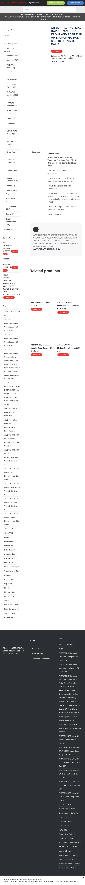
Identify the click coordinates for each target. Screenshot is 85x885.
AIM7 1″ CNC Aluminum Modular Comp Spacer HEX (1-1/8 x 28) (41, 348)
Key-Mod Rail (9, 584)
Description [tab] (36, 152)
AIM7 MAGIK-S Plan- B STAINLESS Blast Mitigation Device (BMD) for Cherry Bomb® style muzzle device (12, 395)
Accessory (10, 55)
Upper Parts (12, 170)
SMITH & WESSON (11, 605)
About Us (35, 648)
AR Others (11, 72)
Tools (14, 613)
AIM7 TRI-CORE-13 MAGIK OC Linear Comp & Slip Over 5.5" (11, 504)
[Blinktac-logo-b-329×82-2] (11, 8)
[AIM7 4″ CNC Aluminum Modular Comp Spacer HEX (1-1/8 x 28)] (69, 277)
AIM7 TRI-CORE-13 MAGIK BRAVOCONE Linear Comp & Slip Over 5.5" (12, 457)
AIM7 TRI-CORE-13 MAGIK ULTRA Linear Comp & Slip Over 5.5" (11, 519)
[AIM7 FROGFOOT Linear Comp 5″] (42, 277)
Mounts (7, 588)
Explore (9, 186)
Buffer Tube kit (9, 550)
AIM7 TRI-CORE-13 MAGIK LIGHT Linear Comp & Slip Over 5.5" (12, 489)
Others (8, 214)
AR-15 (6, 529)
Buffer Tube (8, 546)
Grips (9, 118)
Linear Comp (11, 206)
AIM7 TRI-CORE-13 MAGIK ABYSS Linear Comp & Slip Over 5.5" (11, 440)
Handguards (12, 123)
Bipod (6, 537)
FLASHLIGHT (9, 563)
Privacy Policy (37, 653)
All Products (66, 56)
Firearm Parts (11, 191)
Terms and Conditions (41, 658)
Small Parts (11, 152)
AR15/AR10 (8, 533)
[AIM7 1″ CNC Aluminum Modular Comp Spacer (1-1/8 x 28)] (69, 320)
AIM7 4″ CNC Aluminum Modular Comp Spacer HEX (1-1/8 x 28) (68, 306)
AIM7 (6, 315)
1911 (6, 311)
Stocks (6, 613)
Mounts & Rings (10, 592)
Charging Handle (10, 554)
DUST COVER (9, 558)
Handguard (8, 575)
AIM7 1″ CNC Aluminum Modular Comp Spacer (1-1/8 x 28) (68, 348)
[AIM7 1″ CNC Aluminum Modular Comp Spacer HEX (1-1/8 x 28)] (42, 320)
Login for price (57, 51)
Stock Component (10, 609)
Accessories (15, 311)
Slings (6, 600)
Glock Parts (10, 198)
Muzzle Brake (9, 596)
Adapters (9, 60)
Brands (7, 229)
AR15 (14, 529)
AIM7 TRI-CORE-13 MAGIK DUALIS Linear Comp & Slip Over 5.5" (11, 474)
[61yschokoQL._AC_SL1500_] (40, 83)
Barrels (10, 79)
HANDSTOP (9, 579)
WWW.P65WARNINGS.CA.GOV (46, 249)
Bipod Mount (9, 541)
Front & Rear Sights (64, 58)
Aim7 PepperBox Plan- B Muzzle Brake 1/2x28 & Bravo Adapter (10, 425)
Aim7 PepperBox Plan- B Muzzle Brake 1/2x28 (10, 412)
